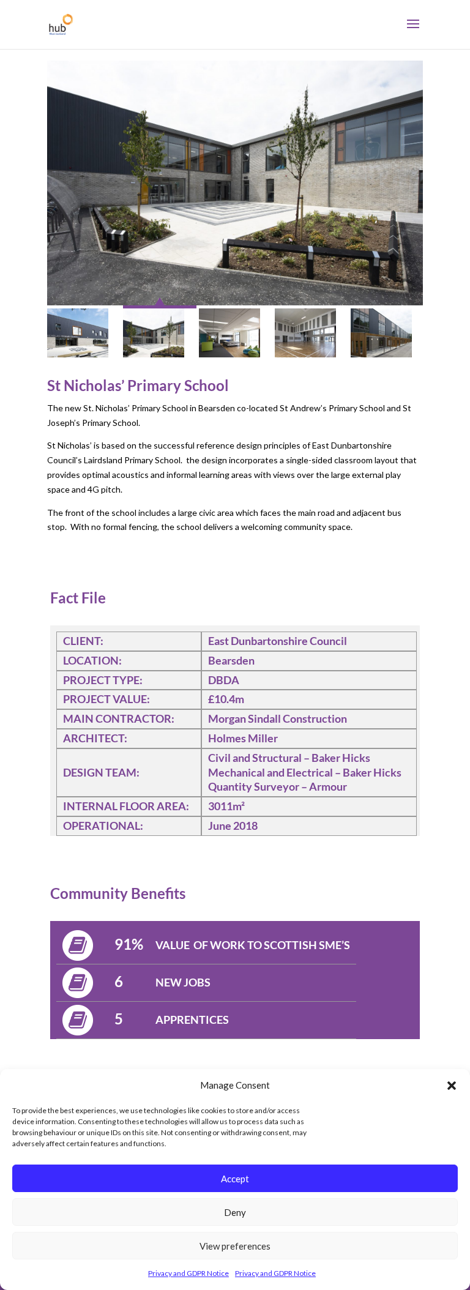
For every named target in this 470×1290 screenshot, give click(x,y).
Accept (235, 1178)
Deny (235, 1212)
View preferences (235, 1245)
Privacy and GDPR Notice (188, 1273)
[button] (452, 1085)
